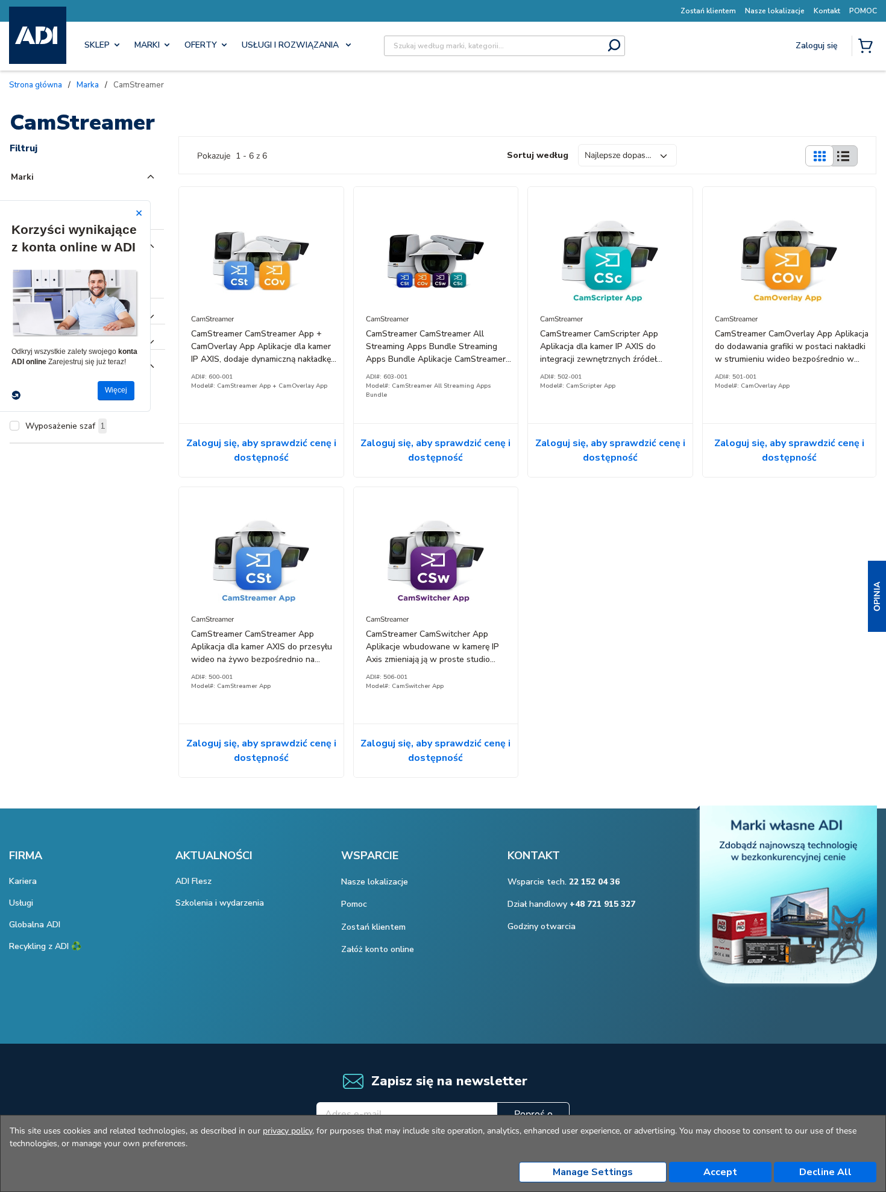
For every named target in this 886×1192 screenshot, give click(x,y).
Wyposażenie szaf (65, 426)
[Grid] (819, 155)
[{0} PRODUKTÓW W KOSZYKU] (868, 47)
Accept (720, 1172)
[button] (877, 596)
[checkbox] (14, 425)
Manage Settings (593, 1172)
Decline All (825, 1172)
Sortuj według (537, 155)
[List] (843, 155)
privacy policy (287, 1131)
